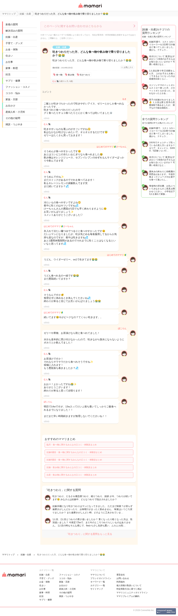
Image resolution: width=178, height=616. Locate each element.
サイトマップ (96, 589)
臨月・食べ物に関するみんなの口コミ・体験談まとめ (72, 444)
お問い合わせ (122, 578)
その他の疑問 (13, 118)
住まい (9, 55)
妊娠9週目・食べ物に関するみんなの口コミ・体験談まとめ (74, 460)
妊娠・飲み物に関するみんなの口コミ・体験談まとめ (72, 467)
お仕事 (9, 62)
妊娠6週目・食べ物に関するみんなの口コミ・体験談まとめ (74, 452)
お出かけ (10, 105)
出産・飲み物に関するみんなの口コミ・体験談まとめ (72, 475)
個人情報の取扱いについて (128, 585)
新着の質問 (12, 24)
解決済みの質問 (14, 30)
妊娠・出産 (12, 37)
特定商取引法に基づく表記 (128, 589)
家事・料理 (12, 68)
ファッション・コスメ (18, 86)
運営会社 (120, 575)
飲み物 (71, 75)
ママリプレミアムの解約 (127, 596)
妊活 (8, 74)
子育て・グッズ (14, 43)
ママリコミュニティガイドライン (132, 592)
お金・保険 (12, 49)
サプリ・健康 (13, 80)
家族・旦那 (12, 99)
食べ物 (59, 75)
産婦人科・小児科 (15, 111)
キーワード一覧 (97, 582)
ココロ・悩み (13, 93)
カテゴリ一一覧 (97, 585)
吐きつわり (85, 75)
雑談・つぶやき (14, 124)
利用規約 (120, 582)
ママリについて (97, 575)
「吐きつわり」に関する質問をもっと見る (89, 534)
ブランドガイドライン (100, 578)
